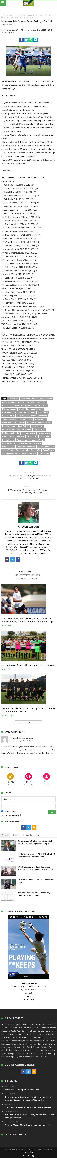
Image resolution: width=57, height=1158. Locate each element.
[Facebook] (23, 827)
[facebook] (21, 40)
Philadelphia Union (36, 440)
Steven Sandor (9, 30)
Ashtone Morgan (9, 402)
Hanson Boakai (8, 416)
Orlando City (32, 436)
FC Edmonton (29, 412)
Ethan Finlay (7, 412)
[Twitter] (28, 827)
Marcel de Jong (8, 426)
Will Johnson (44, 453)
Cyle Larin (43, 405)
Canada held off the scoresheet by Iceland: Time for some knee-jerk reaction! (28, 710)
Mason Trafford (8, 429)
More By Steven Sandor (27, 575)
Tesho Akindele (22, 450)
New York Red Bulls (16, 436)
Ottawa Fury (45, 436)
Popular (5, 835)
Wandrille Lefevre (29, 453)
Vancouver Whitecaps (11, 453)
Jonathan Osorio (9, 419)
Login (52, 812)
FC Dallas (18, 412)
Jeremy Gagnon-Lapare (26, 416)
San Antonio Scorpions (26, 447)
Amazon (28, 996)
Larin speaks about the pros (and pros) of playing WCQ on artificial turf (28, 475)
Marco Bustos (37, 426)
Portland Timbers (9, 443)
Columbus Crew (30, 405)
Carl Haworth (16, 405)
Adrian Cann (13, 398)
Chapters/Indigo (28, 999)
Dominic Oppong (9, 409)
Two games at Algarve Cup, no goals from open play (28, 665)
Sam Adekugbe (8, 447)
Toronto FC (35, 450)
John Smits (42, 416)
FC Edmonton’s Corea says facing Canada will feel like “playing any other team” (28, 489)
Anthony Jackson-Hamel (42, 398)
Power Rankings (30, 15)
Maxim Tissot (39, 429)
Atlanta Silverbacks (26, 402)
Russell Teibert (25, 443)
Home (3, 15)
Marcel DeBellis (23, 426)
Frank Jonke (43, 412)
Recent (15, 835)
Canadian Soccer (15, 15)
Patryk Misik (22, 440)
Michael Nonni (8, 433)
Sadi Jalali (37, 443)
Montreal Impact (28, 433)
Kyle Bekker (19, 423)
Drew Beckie (24, 409)
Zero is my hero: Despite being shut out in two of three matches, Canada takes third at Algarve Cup (27, 620)
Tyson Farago (48, 450)
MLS (18, 433)
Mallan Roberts (44, 423)
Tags (38, 835)
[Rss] (34, 827)
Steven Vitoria (8, 450)
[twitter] (26, 40)
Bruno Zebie (41, 402)
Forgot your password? (11, 815)
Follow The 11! (15, 1135)
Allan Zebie (25, 398)
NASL (4, 436)
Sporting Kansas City (45, 447)
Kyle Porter (31, 423)
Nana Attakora (44, 433)
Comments (27, 835)
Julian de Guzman (25, 419)
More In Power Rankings (27, 579)
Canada (5, 405)
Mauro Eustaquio (24, 429)
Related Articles (27, 571)
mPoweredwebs (28, 1152)
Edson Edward (37, 409)
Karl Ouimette (40, 419)
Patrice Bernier (8, 440)
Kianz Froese (7, 423)
